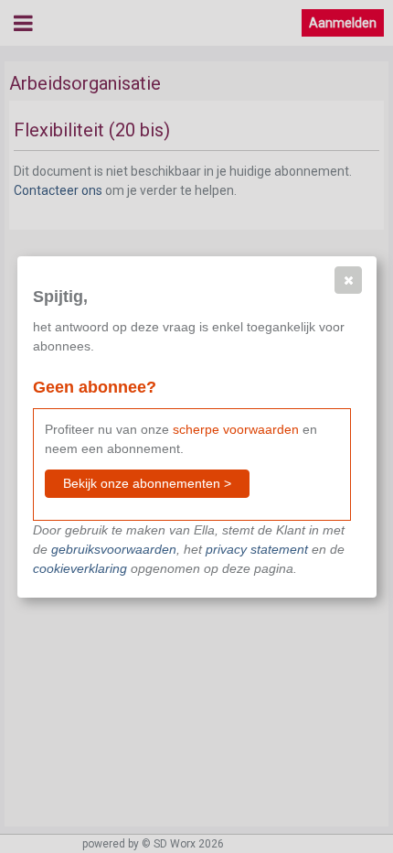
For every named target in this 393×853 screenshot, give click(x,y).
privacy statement (257, 549)
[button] (348, 280)
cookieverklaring (80, 568)
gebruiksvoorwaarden (113, 549)
